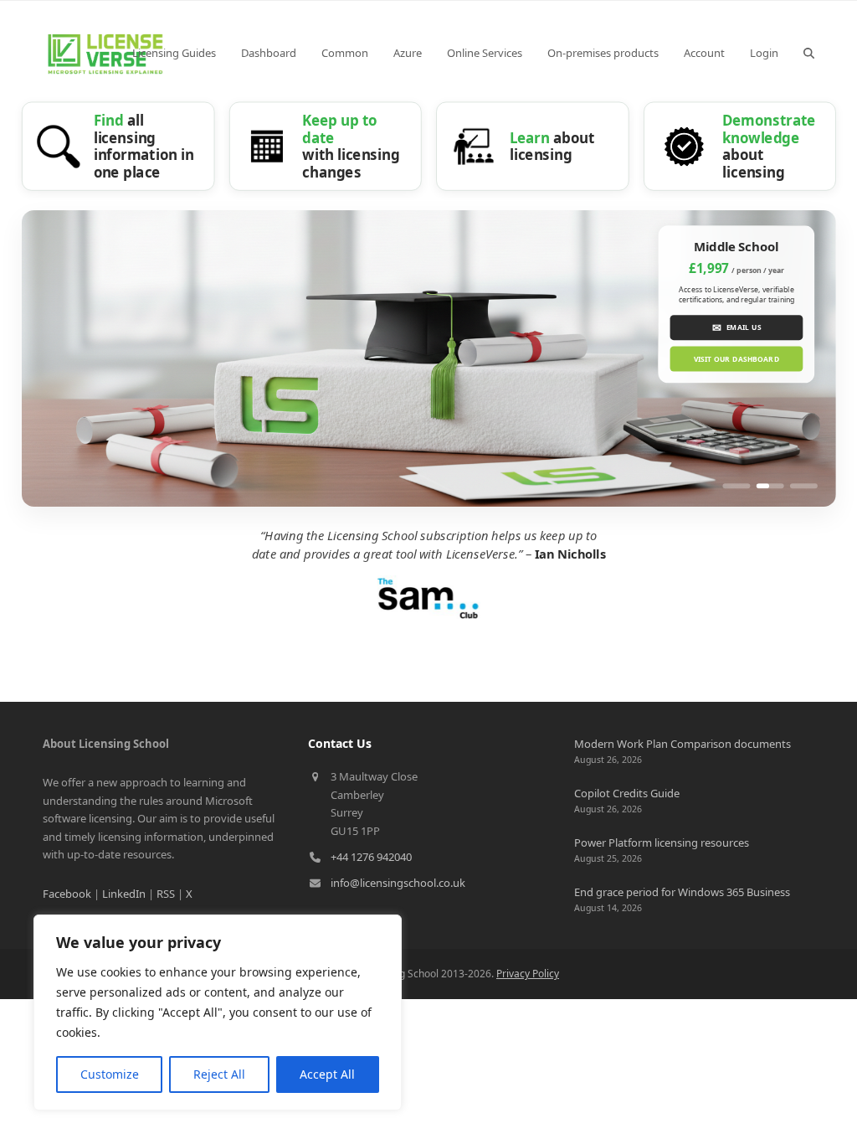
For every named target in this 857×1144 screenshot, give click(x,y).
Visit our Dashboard (736, 358)
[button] (809, 53)
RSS (166, 893)
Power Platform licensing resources (661, 842)
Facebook (67, 893)
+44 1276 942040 (371, 856)
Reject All (219, 1074)
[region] (217, 1013)
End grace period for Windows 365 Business (682, 891)
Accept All (327, 1074)
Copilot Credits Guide (627, 793)
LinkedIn (124, 893)
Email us (736, 327)
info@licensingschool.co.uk (398, 882)
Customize (109, 1074)
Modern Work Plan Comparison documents (682, 743)
